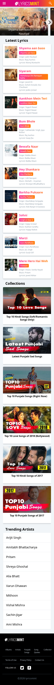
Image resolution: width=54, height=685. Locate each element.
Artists (18, 649)
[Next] (49, 22)
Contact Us (39, 660)
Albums (8, 649)
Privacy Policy (25, 660)
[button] (4, 3)
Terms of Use (10, 660)
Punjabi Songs (27, 651)
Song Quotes (37, 651)
